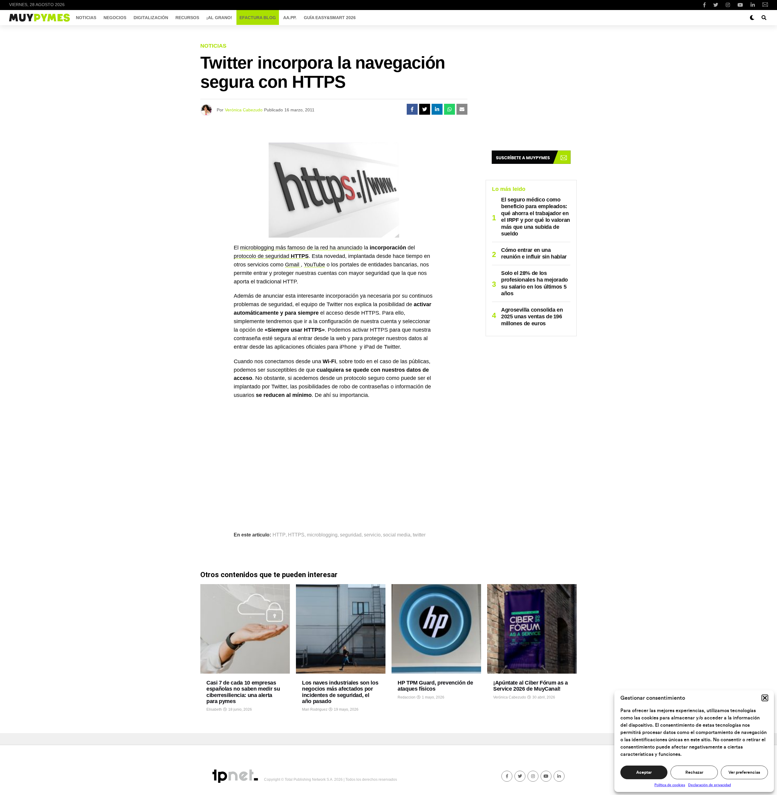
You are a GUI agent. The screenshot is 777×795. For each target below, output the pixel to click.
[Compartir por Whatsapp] (449, 109)
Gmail (293, 265)
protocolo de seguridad (271, 256)
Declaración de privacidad (709, 785)
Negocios (114, 17)
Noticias (86, 17)
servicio (372, 535)
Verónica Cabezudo (244, 109)
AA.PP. (290, 17)
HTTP (279, 535)
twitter (419, 535)
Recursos (187, 17)
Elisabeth (214, 709)
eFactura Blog (257, 17)
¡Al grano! (219, 17)
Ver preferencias (744, 772)
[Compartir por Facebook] (412, 109)
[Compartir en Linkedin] (437, 109)
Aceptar (644, 772)
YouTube (314, 265)
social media (396, 535)
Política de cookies (669, 785)
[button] (765, 698)
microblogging (322, 535)
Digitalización (151, 17)
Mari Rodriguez (314, 709)
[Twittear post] (424, 109)
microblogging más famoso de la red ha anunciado (301, 248)
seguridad (350, 535)
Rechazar (694, 772)
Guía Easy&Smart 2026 (330, 17)
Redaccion (407, 697)
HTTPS (296, 535)
